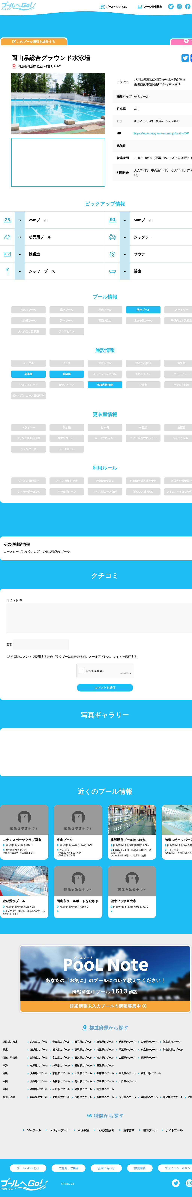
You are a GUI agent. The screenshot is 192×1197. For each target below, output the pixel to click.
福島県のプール (171, 1041)
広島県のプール (105, 1081)
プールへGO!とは (116, 6)
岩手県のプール (83, 1041)
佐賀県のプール (61, 1097)
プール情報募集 (153, 6)
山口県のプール (127, 1081)
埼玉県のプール (105, 1049)
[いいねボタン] (186, 40)
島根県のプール (61, 1081)
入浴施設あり (106, 1130)
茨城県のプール (38, 1049)
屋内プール (150, 1130)
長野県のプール (149, 1057)
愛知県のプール (83, 1065)
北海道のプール (38, 1041)
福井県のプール (105, 1057)
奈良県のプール (127, 1073)
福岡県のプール (38, 1097)
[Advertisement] (105, 27)
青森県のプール (61, 1041)
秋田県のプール (127, 1041)
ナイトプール (174, 1130)
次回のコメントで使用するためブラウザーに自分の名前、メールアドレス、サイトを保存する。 (75, 656)
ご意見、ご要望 (68, 1168)
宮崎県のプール (149, 1097)
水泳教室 (83, 1130)
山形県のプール (149, 1041)
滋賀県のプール (38, 1073)
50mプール (34, 1130)
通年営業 (128, 1130)
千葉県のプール (127, 1049)
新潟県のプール (38, 1057)
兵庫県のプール (105, 1073)
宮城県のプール (105, 1041)
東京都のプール (149, 1049)
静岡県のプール (61, 1065)
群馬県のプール (83, 1049)
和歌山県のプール (150, 1073)
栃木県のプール (61, 1049)
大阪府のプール (83, 1073)
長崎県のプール (83, 1097)
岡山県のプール (83, 1081)
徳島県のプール (38, 1089)
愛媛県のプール (83, 1089)
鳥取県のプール (38, 1081)
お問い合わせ (106, 1168)
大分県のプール (127, 1097)
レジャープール (59, 1130)
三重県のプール (105, 1065)
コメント (14, 600)
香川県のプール (61, 1089)
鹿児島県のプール (173, 1097)
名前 (9, 644)
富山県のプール (61, 1057)
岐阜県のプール (38, 1065)
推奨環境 (140, 1168)
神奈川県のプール (173, 1049)
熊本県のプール (105, 1097)
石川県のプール (83, 1057)
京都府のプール (61, 1073)
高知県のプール (105, 1089)
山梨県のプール (127, 1057)
